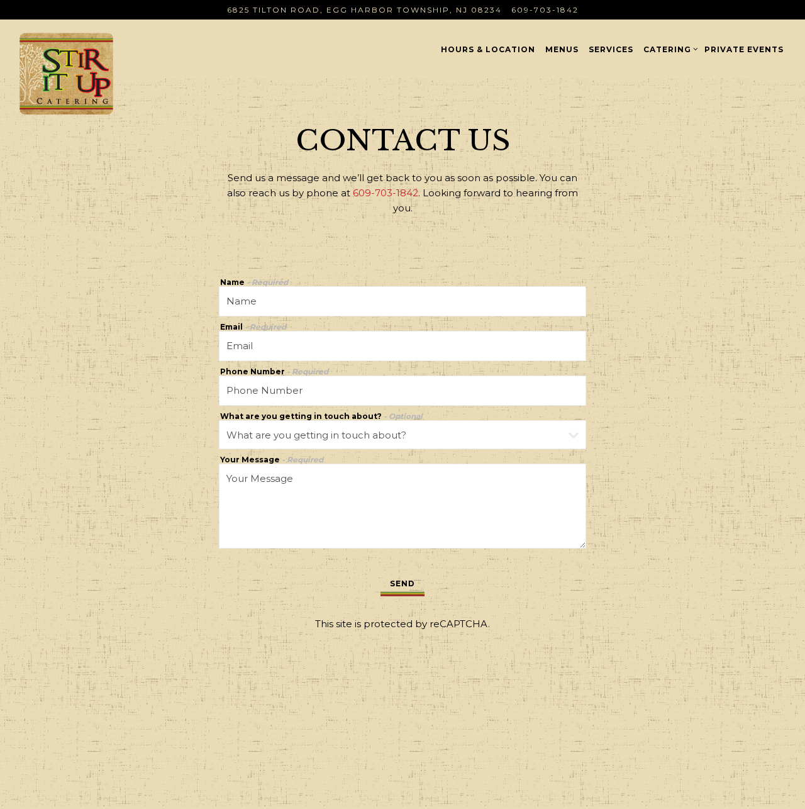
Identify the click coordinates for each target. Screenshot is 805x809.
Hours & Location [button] (488, 49)
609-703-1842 (545, 9)
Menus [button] (562, 49)
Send (402, 583)
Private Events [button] (744, 49)
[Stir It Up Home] (96, 73)
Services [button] (611, 49)
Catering (669, 49)
